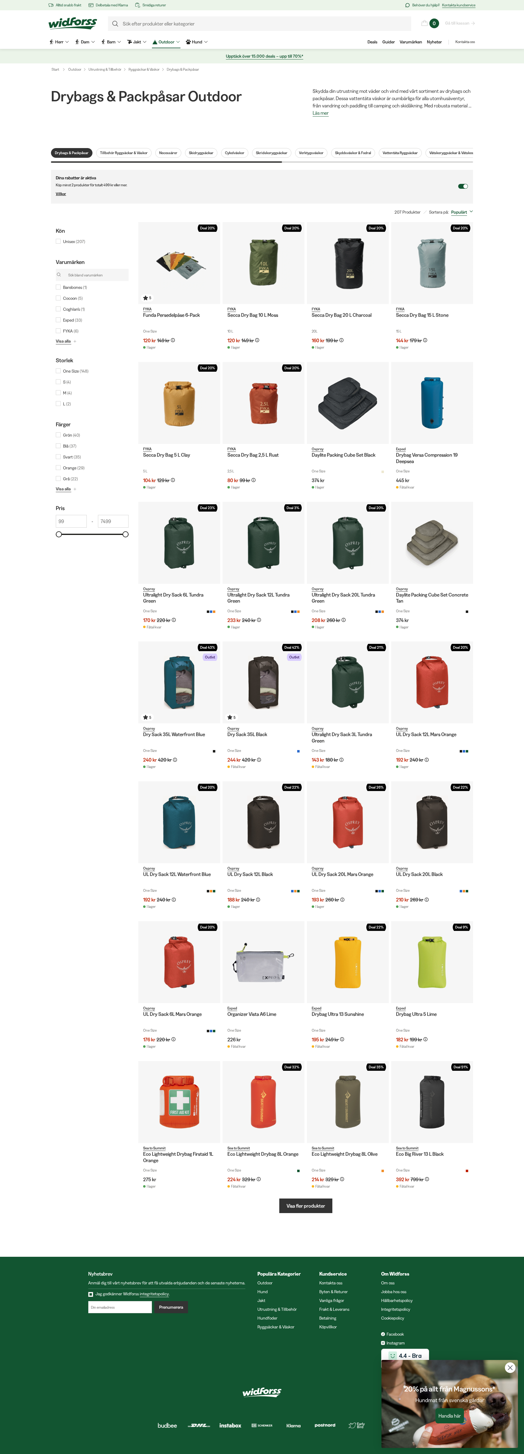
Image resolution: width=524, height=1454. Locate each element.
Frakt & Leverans (334, 1309)
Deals (373, 42)
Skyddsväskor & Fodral (353, 152)
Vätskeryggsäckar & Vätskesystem (456, 152)
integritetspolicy (154, 1294)
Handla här (449, 1416)
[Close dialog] (510, 1367)
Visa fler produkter (306, 1206)
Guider (388, 42)
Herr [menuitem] (59, 42)
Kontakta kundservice (458, 5)
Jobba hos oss (393, 1291)
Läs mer (321, 113)
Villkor (61, 193)
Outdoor (74, 69)
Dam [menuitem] (85, 42)
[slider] (59, 534)
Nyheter (434, 42)
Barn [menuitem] (111, 42)
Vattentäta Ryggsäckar (400, 152)
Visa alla (63, 341)
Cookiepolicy (392, 1318)
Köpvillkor (328, 1327)
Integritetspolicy (395, 1309)
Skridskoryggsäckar (271, 152)
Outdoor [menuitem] (166, 42)
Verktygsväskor (311, 152)
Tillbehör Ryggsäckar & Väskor (124, 152)
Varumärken (411, 42)
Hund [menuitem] (197, 42)
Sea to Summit (154, 1148)
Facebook (395, 1334)
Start (55, 69)
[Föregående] (144, 263)
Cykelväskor (234, 152)
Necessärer (168, 152)
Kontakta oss (465, 41)
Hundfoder (267, 1318)
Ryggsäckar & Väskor (144, 69)
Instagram (396, 1343)
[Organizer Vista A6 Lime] (263, 962)
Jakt (261, 1300)
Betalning (327, 1318)
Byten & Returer (333, 1291)
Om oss (388, 1283)
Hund (262, 1291)
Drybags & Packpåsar (183, 69)
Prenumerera (171, 1307)
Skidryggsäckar (201, 152)
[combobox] (463, 212)
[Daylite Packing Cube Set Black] (348, 403)
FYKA (147, 309)
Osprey (318, 449)
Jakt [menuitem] (137, 42)
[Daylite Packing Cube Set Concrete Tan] (432, 543)
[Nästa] (214, 263)
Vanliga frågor (331, 1300)
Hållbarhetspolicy (397, 1300)
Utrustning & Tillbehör (105, 69)
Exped (401, 449)
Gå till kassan (457, 23)
